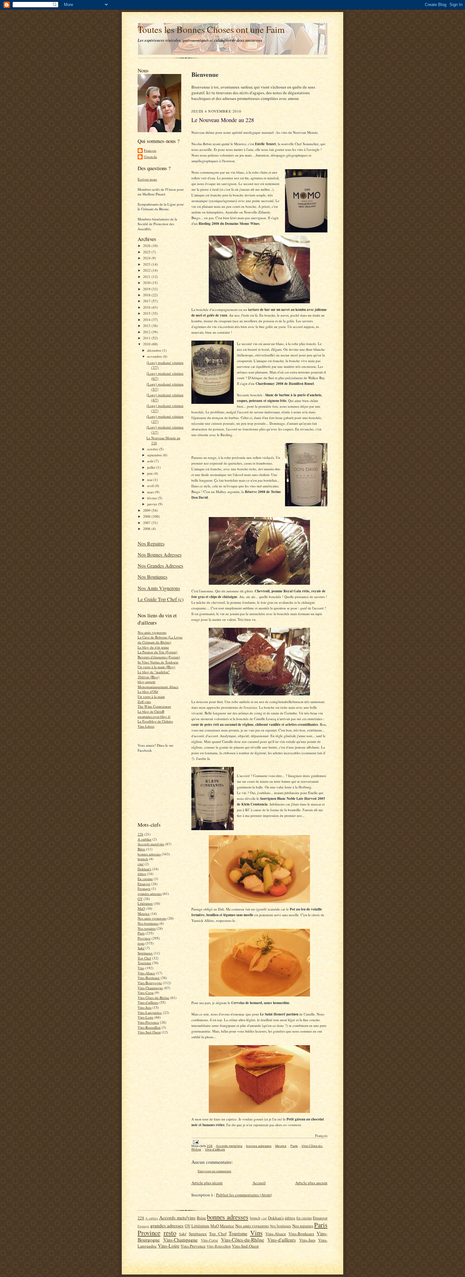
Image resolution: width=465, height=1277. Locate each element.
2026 (147, 245)
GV (140, 898)
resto (141, 943)
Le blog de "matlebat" (154, 671)
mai (150, 479)
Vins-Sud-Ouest (149, 1032)
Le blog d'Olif (148, 691)
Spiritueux (145, 953)
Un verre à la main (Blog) (156, 666)
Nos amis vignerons (152, 632)
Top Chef (144, 958)
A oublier (145, 839)
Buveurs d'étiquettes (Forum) (159, 657)
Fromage (144, 888)
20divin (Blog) (148, 677)
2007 (147, 522)
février (152, 498)
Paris (141, 933)
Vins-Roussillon (149, 1027)
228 (140, 834)
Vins (141, 967)
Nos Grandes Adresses (160, 565)
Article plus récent (207, 1183)
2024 (147, 258)
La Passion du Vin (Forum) (157, 652)
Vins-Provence (148, 1022)
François (150, 150)
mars (151, 492)
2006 (147, 528)
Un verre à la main (151, 696)
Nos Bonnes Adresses (160, 554)
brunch (143, 858)
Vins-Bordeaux (149, 977)
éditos (142, 873)
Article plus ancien (311, 1183)
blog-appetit (146, 681)
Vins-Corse (146, 992)
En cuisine (145, 878)
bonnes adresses (149, 854)
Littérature (145, 903)
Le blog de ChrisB (151, 711)
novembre (155, 356)
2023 (147, 264)
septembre (155, 455)
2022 (147, 270)
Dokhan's (144, 869)
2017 (147, 301)
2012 (147, 332)
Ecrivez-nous (147, 179)
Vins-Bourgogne (150, 982)
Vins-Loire (145, 1017)
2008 (147, 516)
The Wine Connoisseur (154, 706)
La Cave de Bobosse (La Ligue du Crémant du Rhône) (160, 640)
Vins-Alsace (146, 973)
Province (144, 938)
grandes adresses (150, 893)
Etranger (144, 883)
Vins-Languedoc (150, 1012)
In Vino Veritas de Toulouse (158, 662)
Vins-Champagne (150, 987)
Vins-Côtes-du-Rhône (153, 997)
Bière (141, 849)
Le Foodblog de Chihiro (155, 721)
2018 (147, 295)
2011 (147, 338)
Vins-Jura (145, 1007)
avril (151, 485)
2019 (147, 289)
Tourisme (144, 962)
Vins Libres (146, 726)
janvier (152, 504)
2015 (147, 313)
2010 (147, 344)
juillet (151, 467)
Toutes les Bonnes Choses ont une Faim (211, 29)
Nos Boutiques (152, 576)
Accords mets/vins (151, 844)
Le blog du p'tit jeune (153, 647)
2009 (147, 510)
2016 (147, 307)
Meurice (144, 913)
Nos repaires (147, 928)
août (150, 461)
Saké (141, 948)
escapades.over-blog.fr (154, 716)
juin (150, 473)
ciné (141, 863)
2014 (147, 319)
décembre (154, 350)
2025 (147, 252)
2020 (147, 282)
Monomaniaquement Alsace (158, 686)
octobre (153, 449)
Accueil (259, 1183)
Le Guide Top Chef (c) (160, 599)
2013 (147, 325)
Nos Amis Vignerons (159, 588)
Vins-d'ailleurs (148, 1002)
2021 (147, 276)
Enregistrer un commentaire (214, 1171)
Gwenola (150, 156)
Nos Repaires (151, 543)
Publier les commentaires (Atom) (244, 1195)
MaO (141, 908)
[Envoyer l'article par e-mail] (195, 1142)
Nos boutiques (148, 923)
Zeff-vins (144, 701)
